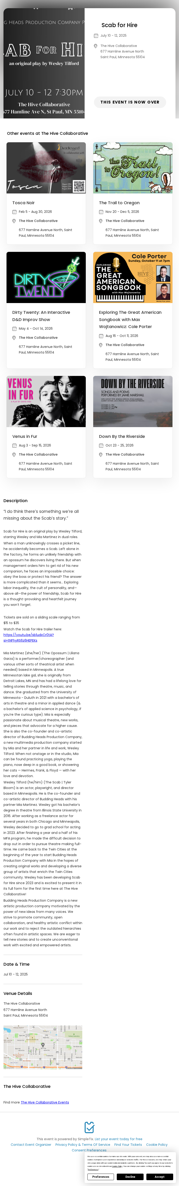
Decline (130, 1177)
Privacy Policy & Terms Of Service (82, 1144)
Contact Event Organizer (31, 1144)
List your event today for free (118, 1139)
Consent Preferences (89, 1150)
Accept (160, 1177)
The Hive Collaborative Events (45, 1102)
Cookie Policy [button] (117, 1166)
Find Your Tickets (128, 1144)
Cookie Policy (157, 1144)
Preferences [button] (93, 1169)
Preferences (100, 1177)
